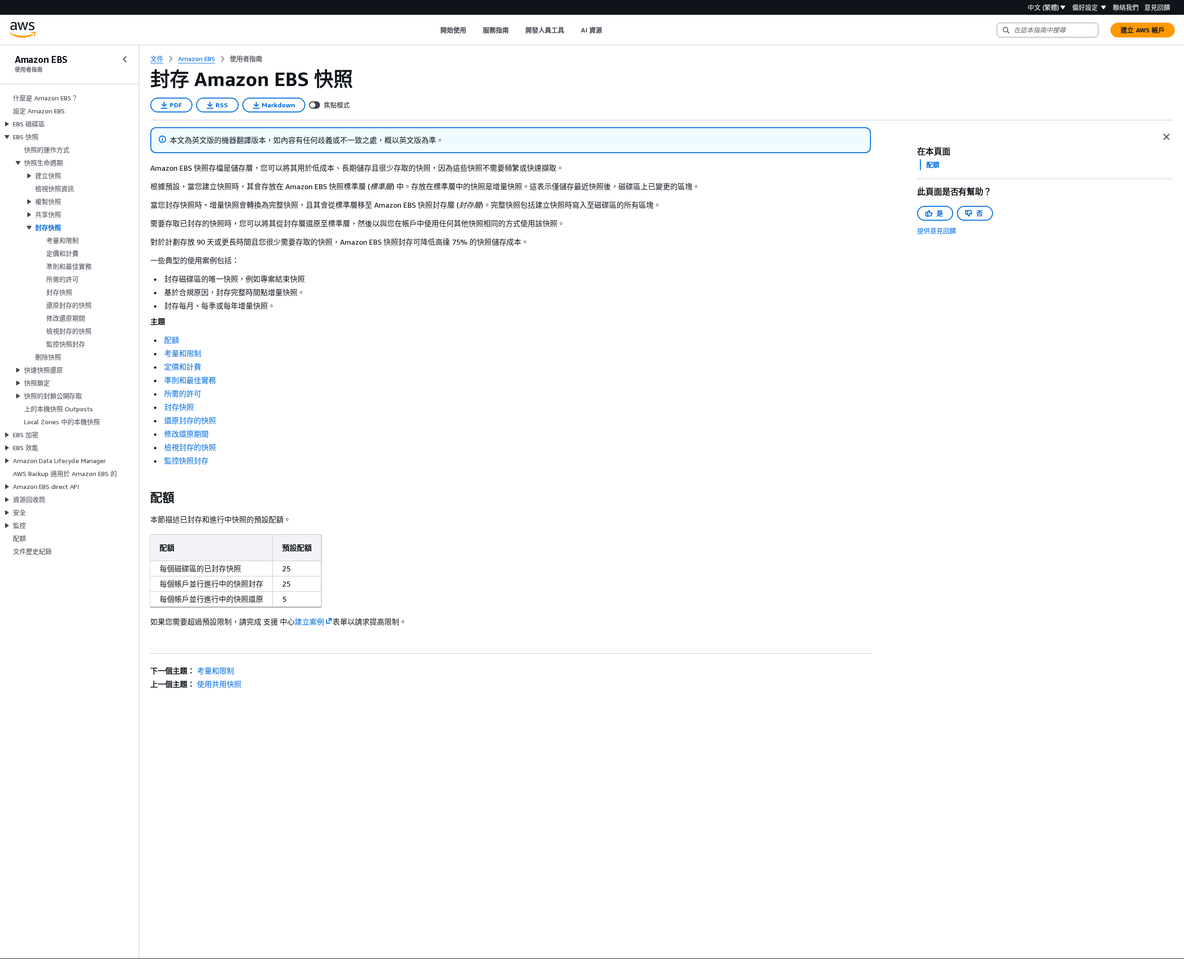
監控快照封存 (186, 460)
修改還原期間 (186, 434)
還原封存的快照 (190, 420)
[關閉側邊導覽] (124, 59)
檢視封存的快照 (190, 447)
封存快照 (179, 407)
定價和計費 (182, 366)
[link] (246, 58)
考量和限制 (182, 353)
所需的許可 (182, 393)
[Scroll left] (433, 30)
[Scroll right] (609, 30)
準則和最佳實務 (190, 380)
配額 (171, 340)
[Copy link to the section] (142, 497)
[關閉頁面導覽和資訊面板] (1166, 137)
